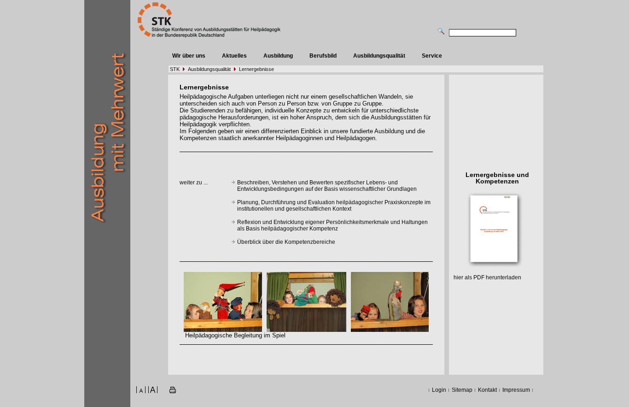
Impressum (516, 390)
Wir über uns (188, 56)
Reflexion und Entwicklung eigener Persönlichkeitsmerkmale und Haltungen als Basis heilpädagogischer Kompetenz (332, 225)
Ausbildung (278, 56)
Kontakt (487, 390)
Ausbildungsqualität (379, 56)
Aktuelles (234, 56)
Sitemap (462, 390)
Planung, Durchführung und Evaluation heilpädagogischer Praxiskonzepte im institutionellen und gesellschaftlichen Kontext (334, 205)
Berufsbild (323, 56)
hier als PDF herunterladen (487, 277)
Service (432, 56)
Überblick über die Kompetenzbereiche (286, 242)
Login (439, 390)
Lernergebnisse (256, 69)
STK (175, 69)
